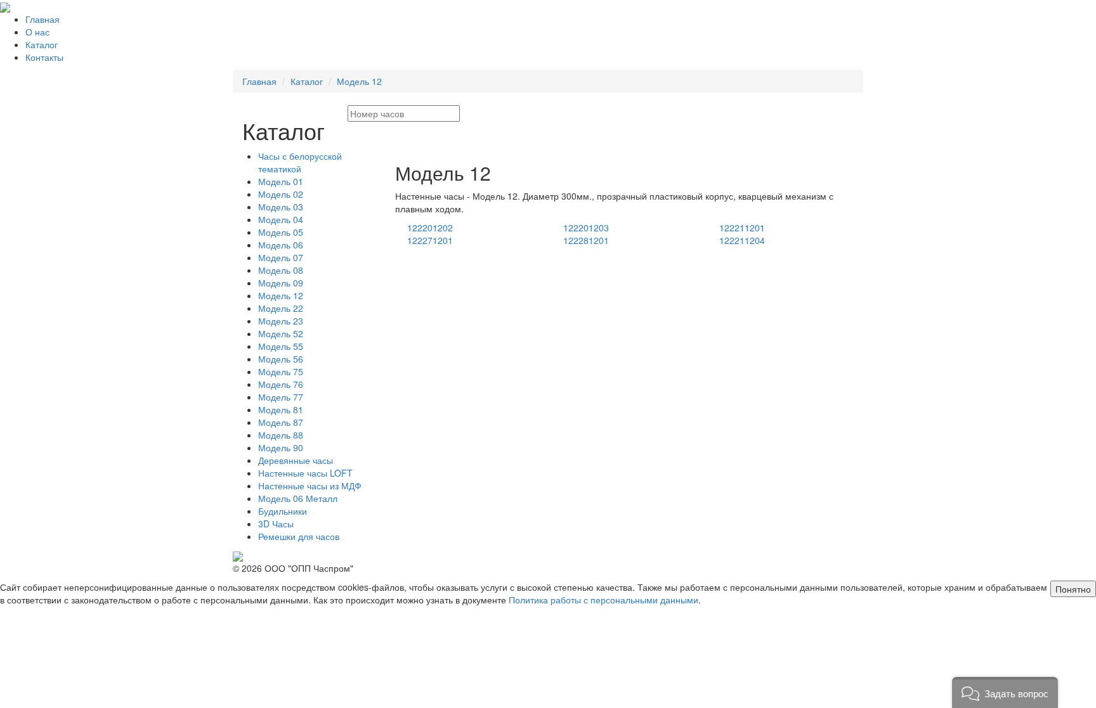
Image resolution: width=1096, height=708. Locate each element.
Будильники (282, 511)
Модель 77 (280, 396)
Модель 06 (280, 244)
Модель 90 (280, 447)
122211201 (742, 227)
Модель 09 (280, 282)
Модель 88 (280, 434)
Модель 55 (280, 346)
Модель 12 (359, 81)
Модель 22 (280, 308)
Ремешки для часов (298, 536)
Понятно (1073, 588)
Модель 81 (280, 409)
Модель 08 (280, 270)
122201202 (430, 227)
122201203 (586, 227)
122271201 (430, 240)
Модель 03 (280, 206)
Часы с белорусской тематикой (300, 162)
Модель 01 (280, 181)
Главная (42, 19)
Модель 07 (280, 257)
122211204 (742, 240)
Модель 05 (280, 232)
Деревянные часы (295, 460)
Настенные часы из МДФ (310, 485)
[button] (1005, 692)
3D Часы (276, 523)
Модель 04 (280, 219)
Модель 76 (280, 384)
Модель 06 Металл (297, 498)
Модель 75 (280, 371)
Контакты (44, 57)
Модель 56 (280, 358)
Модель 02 (280, 194)
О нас (37, 31)
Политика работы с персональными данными (603, 599)
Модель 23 (280, 320)
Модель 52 (280, 333)
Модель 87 (280, 422)
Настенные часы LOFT (305, 473)
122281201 (586, 240)
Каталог (41, 44)
